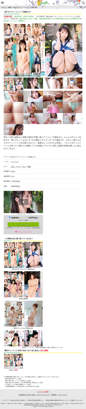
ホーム (4, 7)
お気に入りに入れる (24, 231)
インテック (15, 161)
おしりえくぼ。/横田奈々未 (23, 357)
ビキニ (24, 166)
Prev (6, 50)
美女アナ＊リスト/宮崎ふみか (23, 328)
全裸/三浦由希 (23, 298)
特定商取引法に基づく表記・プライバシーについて (34, 395)
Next (79, 50)
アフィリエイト (62, 395)
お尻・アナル (15, 166)
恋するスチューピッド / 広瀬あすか (23, 269)
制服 (9, 7)
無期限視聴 (15, 218)
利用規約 (54, 395)
